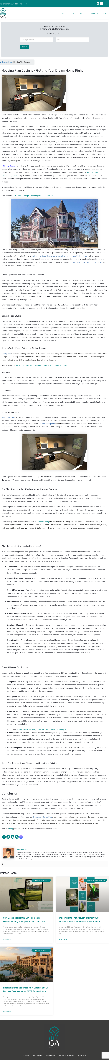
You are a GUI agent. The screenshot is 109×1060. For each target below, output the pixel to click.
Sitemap (26, 1055)
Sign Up (25, 47)
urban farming (43, 521)
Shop (105, 13)
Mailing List (82, 1055)
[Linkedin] (3, 864)
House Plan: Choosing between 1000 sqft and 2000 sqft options (41, 365)
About (82, 13)
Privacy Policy (37, 1055)
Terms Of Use (50, 1055)
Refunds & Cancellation (66, 1055)
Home (62, 13)
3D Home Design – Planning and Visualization (34, 195)
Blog (72, 13)
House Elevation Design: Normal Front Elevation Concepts (41, 729)
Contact (94, 13)
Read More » (7, 939)
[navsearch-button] (106, 4)
